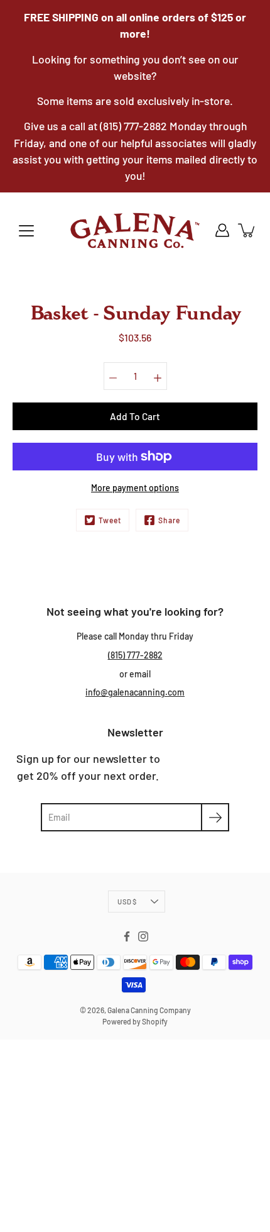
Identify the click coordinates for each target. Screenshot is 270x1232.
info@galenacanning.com (135, 692)
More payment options (135, 487)
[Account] (222, 230)
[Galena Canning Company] (135, 230)
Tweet (110, 520)
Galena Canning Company (149, 1010)
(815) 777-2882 (135, 655)
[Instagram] (143, 936)
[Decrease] (113, 376)
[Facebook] (127, 936)
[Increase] (157, 376)
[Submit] (215, 817)
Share (169, 520)
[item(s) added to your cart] (247, 230)
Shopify (155, 1021)
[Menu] (26, 231)
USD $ (126, 901)
